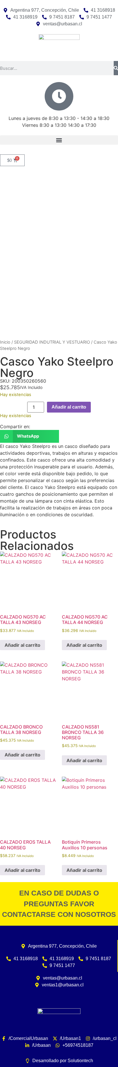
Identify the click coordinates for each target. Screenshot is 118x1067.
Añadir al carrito (69, 407)
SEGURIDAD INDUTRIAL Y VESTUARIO (52, 342)
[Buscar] (116, 68)
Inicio (5, 342)
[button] (59, 140)
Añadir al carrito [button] (22, 645)
